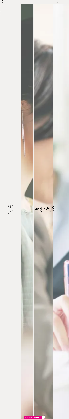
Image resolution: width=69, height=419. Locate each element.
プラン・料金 (40, 1)
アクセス (44, 1)
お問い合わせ (52, 1)
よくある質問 (47, 1)
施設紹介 (36, 1)
